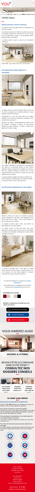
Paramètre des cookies (17, 470)
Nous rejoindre (17, 467)
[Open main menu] (33, 1)
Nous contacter (17, 481)
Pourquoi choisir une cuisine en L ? (17, 388)
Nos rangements (17, 476)
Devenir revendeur (17, 468)
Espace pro (17, 472)
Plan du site (17, 478)
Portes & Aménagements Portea (17, 483)
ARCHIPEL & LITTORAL (17, 354)
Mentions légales (17, 479)
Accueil (3, 12)
